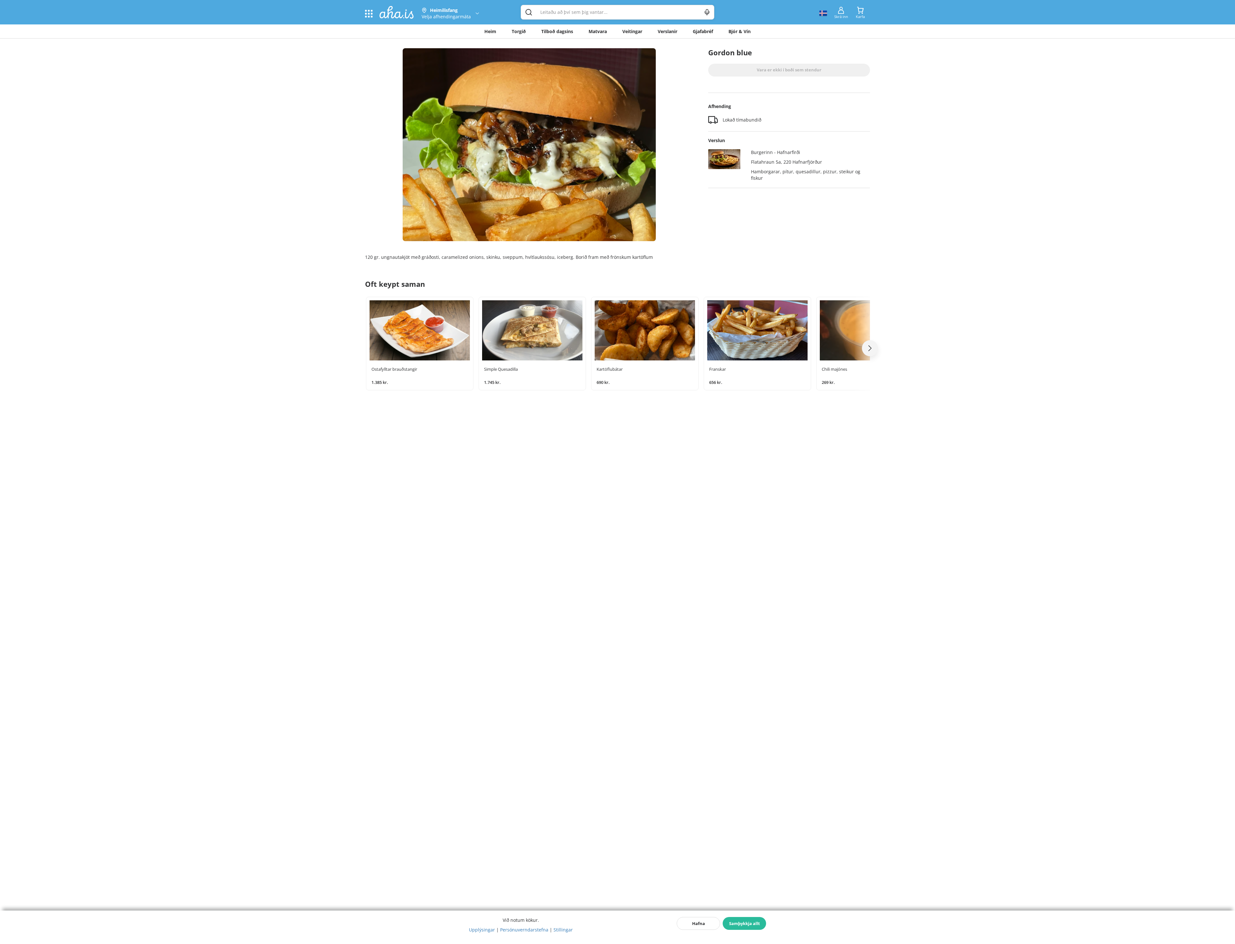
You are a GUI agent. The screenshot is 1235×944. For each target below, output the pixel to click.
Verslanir (667, 31)
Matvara (598, 31)
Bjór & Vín (739, 31)
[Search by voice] (707, 12)
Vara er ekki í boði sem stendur (789, 70)
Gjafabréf (703, 31)
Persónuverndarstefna (524, 930)
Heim (490, 31)
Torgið (519, 31)
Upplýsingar (482, 930)
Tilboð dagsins (557, 31)
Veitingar (632, 31)
